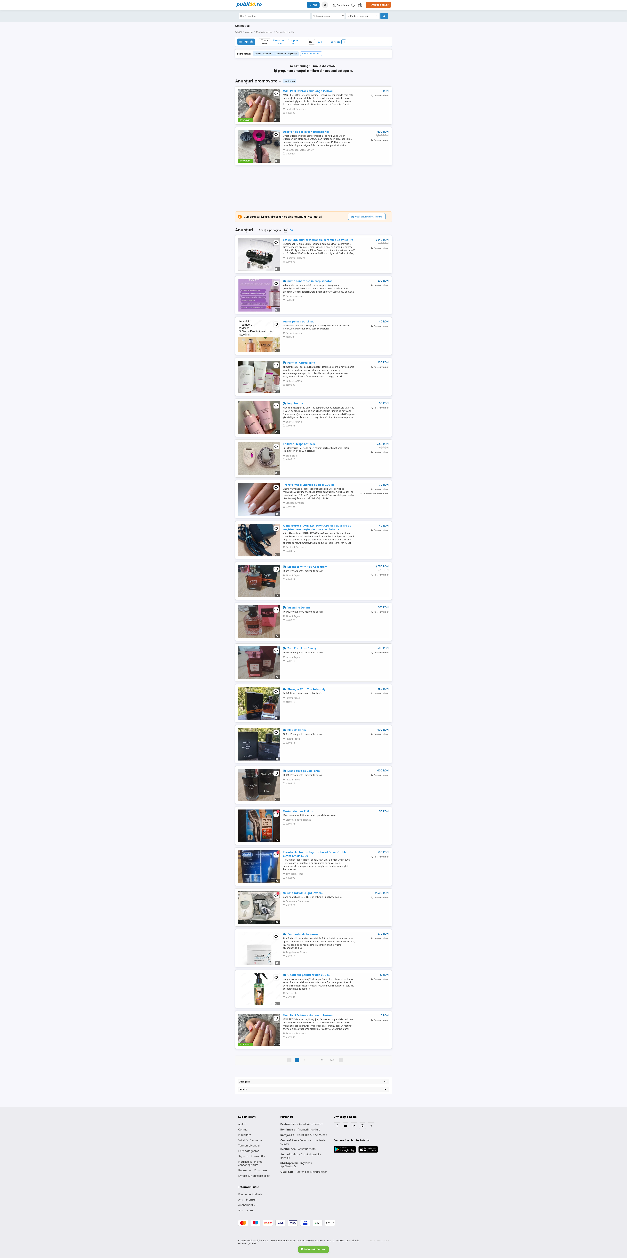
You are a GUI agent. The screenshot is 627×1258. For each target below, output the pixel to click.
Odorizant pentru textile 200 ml (308, 975)
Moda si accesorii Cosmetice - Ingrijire (275, 53)
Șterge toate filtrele (311, 53)
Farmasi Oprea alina (301, 362)
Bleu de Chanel (297, 730)
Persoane (278, 42)
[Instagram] (362, 1126)
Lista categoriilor (248, 1151)
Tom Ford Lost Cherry (302, 648)
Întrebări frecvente (250, 1140)
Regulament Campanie (252, 1170)
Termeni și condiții (249, 1145)
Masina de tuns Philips (298, 811)
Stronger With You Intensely (306, 689)
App (315, 4)
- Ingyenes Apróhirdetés (296, 1164)
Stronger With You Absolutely (307, 566)
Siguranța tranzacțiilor (251, 1156)
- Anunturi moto (298, 1149)
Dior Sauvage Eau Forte (303, 770)
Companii (293, 42)
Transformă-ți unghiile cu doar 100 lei (308, 484)
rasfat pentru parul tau (298, 321)
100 (332, 1060)
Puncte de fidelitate (250, 1194)
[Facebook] (337, 1126)
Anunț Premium (247, 1199)
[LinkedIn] (354, 1126)
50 (291, 230)
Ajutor (242, 1124)
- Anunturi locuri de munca (303, 1135)
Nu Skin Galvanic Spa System (303, 893)
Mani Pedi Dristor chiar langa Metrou (308, 91)
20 (285, 230)
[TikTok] (371, 1126)
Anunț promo (246, 1210)
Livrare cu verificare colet (254, 1175)
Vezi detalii (315, 216)
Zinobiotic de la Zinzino (303, 934)
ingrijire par (295, 403)
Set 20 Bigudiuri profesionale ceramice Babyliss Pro (318, 239)
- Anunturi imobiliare (300, 1129)
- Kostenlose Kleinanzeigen (303, 1171)
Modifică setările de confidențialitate (250, 1163)
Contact (243, 1129)
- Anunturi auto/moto (301, 1124)
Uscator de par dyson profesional (306, 131)
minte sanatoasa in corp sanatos (309, 281)
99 (322, 1060)
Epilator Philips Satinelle (299, 444)
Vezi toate (290, 81)
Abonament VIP (248, 1205)
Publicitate (244, 1135)
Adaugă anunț (379, 4)
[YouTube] (345, 1126)
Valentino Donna (298, 607)
